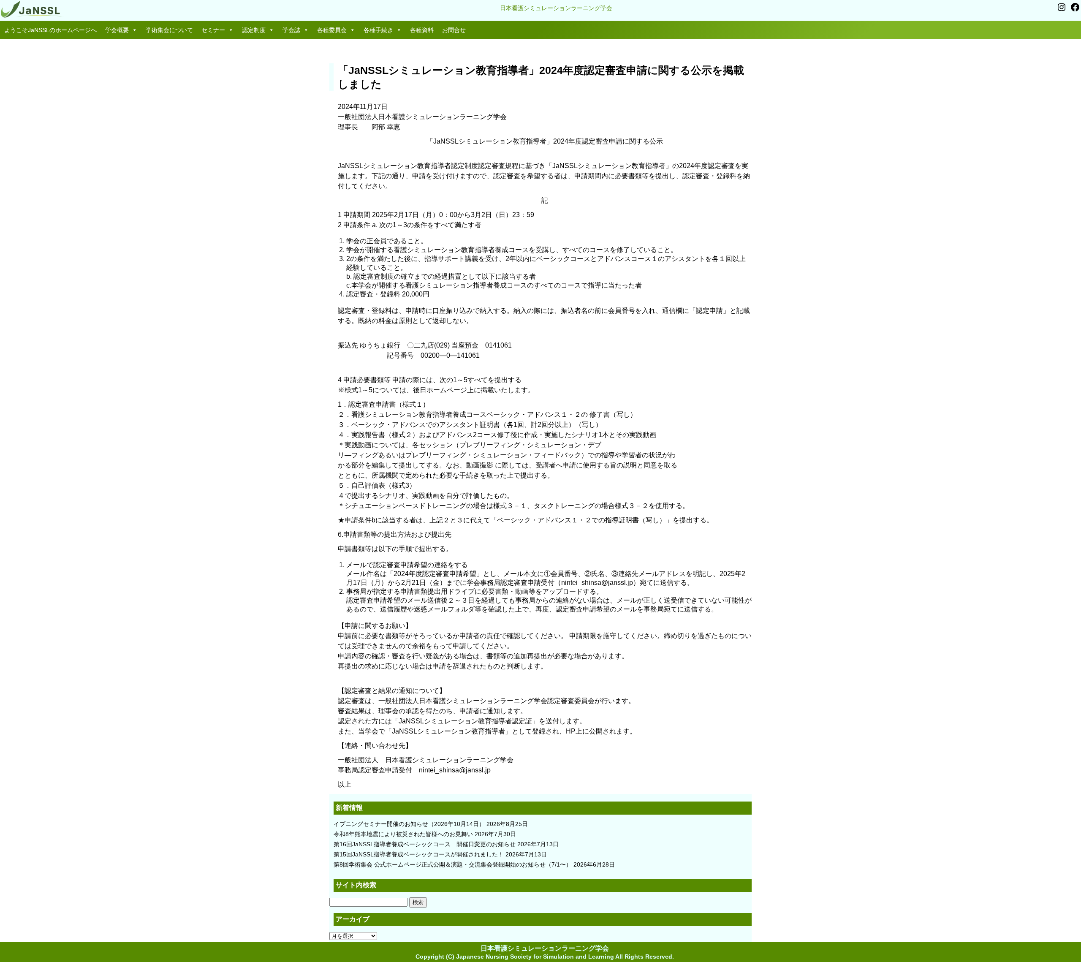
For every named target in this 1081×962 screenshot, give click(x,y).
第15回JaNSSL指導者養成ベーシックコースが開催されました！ (419, 854)
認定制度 (254, 30)
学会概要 (117, 30)
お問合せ (454, 30)
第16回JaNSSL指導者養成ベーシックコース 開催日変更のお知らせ (425, 844)
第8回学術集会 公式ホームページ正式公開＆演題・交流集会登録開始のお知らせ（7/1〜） (453, 864)
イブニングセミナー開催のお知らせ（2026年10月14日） (409, 824)
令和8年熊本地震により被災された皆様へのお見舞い (403, 834)
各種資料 (422, 30)
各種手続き (378, 30)
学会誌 (291, 30)
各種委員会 (332, 30)
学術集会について (169, 30)
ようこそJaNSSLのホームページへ (50, 30)
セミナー (213, 30)
